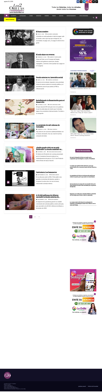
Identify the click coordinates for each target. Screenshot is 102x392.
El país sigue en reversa (45, 54)
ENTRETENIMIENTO (71, 15)
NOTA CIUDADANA (83, 15)
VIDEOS (54, 15)
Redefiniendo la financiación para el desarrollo (50, 101)
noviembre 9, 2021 (42, 199)
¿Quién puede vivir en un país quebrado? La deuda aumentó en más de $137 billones (48, 149)
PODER (31, 15)
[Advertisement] (83, 255)
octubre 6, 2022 (42, 151)
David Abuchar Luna (54, 104)
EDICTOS (61, 15)
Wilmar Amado (55, 174)
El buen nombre (42, 31)
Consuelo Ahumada (52, 79)
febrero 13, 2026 (42, 57)
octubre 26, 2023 (42, 104)
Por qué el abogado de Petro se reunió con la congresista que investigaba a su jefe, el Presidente (82, 157)
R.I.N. (19, 19)
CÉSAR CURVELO (53, 129)
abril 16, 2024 (41, 79)
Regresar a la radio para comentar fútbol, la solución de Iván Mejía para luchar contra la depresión (83, 194)
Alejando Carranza (52, 34)
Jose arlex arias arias (55, 151)
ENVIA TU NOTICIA (10, 19)
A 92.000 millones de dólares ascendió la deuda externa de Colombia (47, 197)
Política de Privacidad (93, 386)
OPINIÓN (47, 15)
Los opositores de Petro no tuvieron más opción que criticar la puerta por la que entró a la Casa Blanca (82, 176)
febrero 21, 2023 (42, 129)
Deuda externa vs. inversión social (49, 77)
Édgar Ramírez (54, 199)
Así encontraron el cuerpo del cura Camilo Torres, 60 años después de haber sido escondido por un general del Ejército (83, 185)
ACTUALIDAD (23, 15)
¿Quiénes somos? (82, 386)
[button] (93, 17)
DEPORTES (38, 15)
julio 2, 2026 (41, 34)
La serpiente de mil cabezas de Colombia (48, 126)
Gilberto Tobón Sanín (55, 57)
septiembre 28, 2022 (43, 174)
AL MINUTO (13, 15)
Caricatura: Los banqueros (46, 172)
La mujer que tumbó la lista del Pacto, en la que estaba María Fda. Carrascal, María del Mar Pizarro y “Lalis (83, 167)
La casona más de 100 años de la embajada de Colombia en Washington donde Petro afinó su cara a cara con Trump (83, 203)
